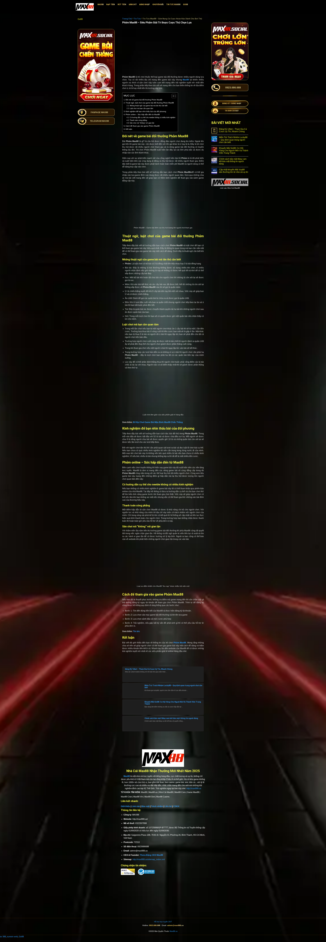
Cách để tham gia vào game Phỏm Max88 (143, 126)
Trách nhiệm (157, 806)
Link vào (136, 806)
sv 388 (3, 937)
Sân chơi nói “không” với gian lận (142, 123)
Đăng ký (133, 4)
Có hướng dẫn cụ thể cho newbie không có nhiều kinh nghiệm (152, 117)
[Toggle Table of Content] (172, 96)
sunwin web (12, 937)
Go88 (185, 4)
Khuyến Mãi (158, 4)
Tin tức (136, 631)
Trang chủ (127, 19)
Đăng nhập (144, 4)
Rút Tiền (122, 4)
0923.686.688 (154, 925)
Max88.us (174, 931)
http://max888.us (193, 788)
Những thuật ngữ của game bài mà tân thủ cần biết (148, 106)
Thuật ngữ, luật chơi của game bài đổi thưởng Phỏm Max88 (150, 103)
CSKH (176, 806)
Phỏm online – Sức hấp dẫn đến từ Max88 (143, 114)
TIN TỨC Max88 (173, 4)
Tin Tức (137, 19)
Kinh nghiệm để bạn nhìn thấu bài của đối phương (146, 111)
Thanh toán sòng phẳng (138, 120)
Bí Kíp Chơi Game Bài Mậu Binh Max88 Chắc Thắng (158, 422)
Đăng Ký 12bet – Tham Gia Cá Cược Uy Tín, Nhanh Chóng (148, 669)
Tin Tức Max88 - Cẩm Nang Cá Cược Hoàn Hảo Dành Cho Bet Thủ (172, 19)
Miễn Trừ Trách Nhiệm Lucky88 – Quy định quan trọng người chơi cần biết (233, 139)
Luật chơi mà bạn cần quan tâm (141, 108)
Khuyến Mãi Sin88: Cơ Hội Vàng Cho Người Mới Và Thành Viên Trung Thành (233, 150)
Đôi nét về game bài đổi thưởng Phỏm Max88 (144, 100)
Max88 (101, 4)
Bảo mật (145, 806)
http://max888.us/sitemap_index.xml (149, 859)
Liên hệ (168, 806)
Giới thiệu (125, 806)
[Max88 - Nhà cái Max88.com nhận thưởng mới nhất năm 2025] (85, 7)
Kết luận (129, 129)
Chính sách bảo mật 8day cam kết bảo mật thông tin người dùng (171, 718)
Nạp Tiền (110, 4)
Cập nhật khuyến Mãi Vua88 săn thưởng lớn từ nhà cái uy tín (233, 171)
